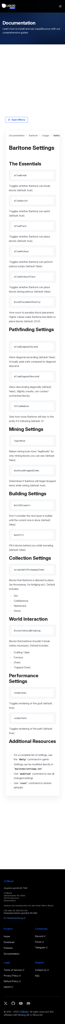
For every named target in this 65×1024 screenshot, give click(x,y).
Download (9, 942)
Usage (45, 135)
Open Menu (18, 119)
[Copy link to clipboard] (11, 155)
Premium (8, 948)
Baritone (33, 135)
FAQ (37, 975)
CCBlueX (24, 1011)
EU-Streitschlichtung (13, 918)
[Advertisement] (32, 83)
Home (7, 936)
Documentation (17, 135)
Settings (57, 135)
